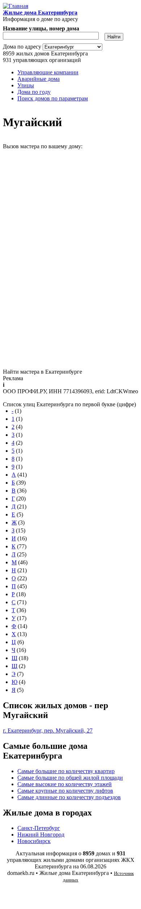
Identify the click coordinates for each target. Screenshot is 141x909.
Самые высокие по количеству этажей (64, 784)
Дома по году (34, 92)
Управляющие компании (47, 72)
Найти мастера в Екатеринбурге (42, 372)
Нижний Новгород (40, 834)
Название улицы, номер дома (41, 28)
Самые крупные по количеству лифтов (65, 791)
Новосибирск (34, 841)
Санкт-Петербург (38, 828)
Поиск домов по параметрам (52, 98)
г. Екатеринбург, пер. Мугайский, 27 (48, 730)
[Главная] (15, 6)
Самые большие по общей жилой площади (70, 778)
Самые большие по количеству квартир (66, 771)
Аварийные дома (38, 79)
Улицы (25, 85)
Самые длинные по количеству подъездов (69, 797)
